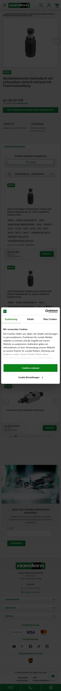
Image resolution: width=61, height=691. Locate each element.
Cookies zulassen (30, 368)
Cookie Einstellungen (28, 377)
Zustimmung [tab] (11, 319)
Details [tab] (30, 319)
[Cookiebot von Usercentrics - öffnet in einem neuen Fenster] (45, 311)
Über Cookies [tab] (50, 319)
